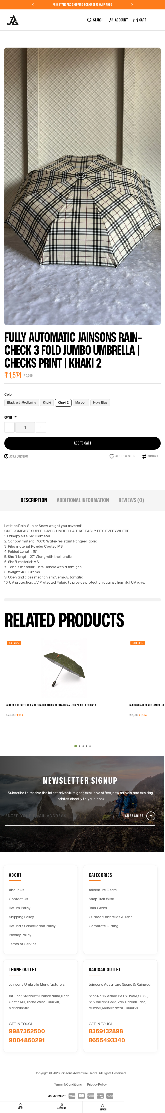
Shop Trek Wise (101, 899)
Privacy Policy (20, 935)
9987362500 (27, 1031)
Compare (153, 456)
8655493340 (107, 1040)
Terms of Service (22, 944)
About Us (16, 890)
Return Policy (20, 908)
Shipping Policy (21, 917)
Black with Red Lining (21, 402)
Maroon (80, 402)
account (61, 1108)
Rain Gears (98, 908)
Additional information (83, 500)
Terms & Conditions (68, 1084)
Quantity (10, 417)
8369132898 (106, 1031)
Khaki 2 (63, 402)
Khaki (47, 402)
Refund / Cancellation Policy (32, 926)
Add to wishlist (126, 456)
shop (20, 1108)
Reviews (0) (131, 500)
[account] (62, 1105)
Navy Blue (100, 402)
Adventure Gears (103, 890)
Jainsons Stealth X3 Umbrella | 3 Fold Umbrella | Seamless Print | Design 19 (51, 705)
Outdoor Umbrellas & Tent (110, 917)
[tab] (34, 500)
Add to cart (82, 443)
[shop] (20, 1105)
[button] (75, 746)
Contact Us (18, 899)
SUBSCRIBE (138, 816)
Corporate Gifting (103, 926)
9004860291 (26, 1040)
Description (34, 500)
